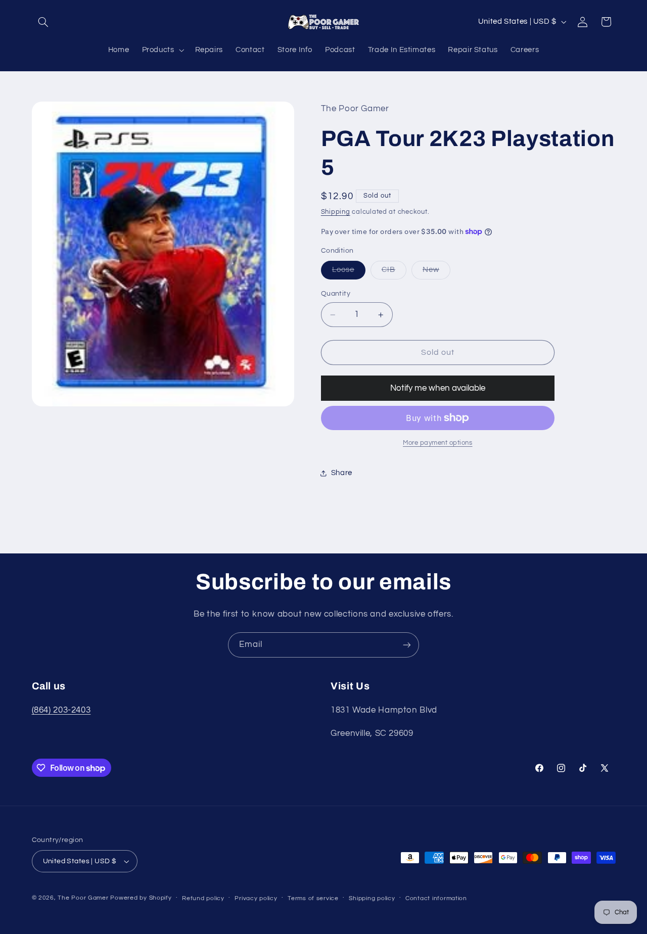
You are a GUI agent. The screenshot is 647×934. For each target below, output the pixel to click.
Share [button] (341, 473)
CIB (394, 272)
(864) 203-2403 (61, 710)
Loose (348, 272)
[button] (43, 21)
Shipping (335, 212)
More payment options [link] (438, 443)
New (436, 272)
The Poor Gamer (83, 898)
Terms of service (313, 898)
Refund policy (203, 898)
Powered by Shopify (140, 898)
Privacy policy (256, 898)
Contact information (436, 898)
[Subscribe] (407, 644)
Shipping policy (372, 898)
